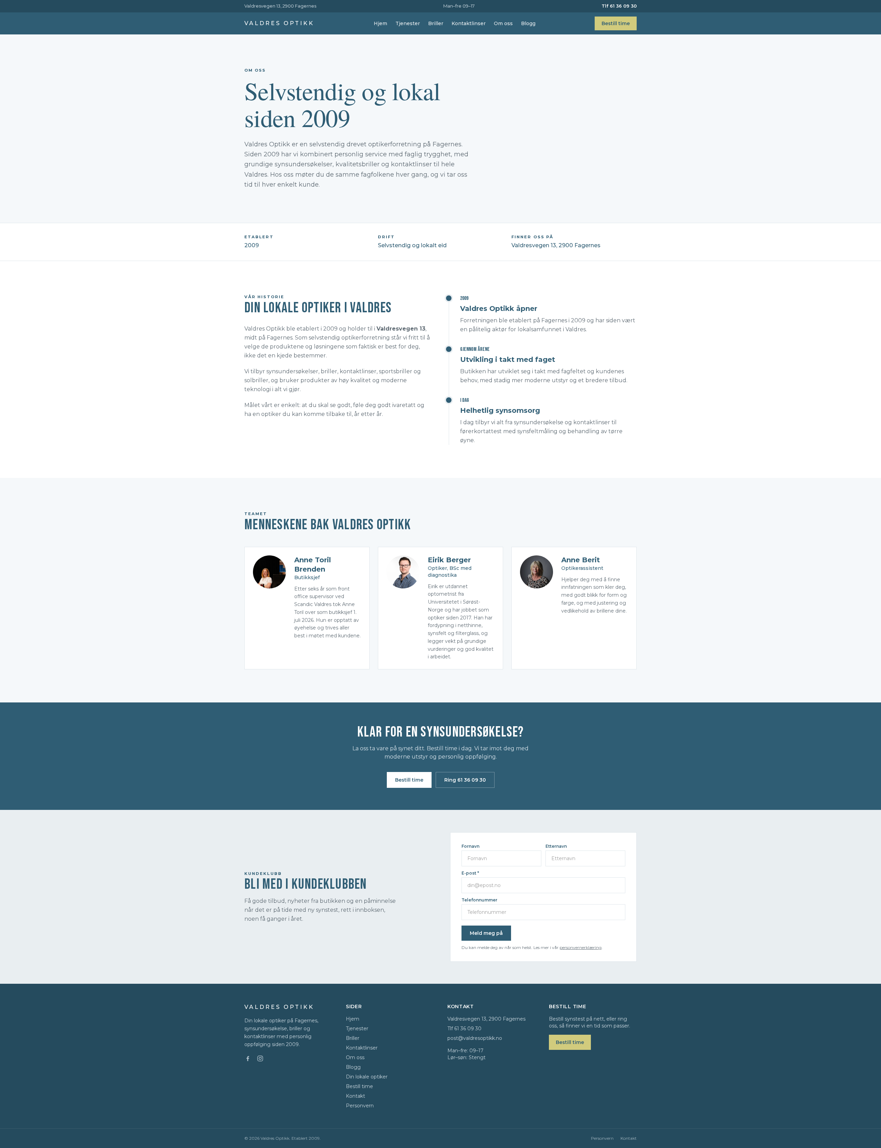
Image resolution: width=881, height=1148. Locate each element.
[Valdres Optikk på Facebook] (247, 1058)
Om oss (503, 23)
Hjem (380, 23)
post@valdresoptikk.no (474, 1038)
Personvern (360, 1106)
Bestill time (616, 23)
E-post (470, 873)
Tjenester (407, 23)
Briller (435, 23)
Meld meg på (486, 933)
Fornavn (470, 846)
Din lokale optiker (367, 1077)
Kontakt (355, 1096)
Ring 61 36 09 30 (465, 780)
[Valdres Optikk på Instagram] (260, 1058)
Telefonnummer (479, 899)
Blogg (528, 23)
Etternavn (556, 846)
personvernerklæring (581, 947)
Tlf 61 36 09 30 (619, 6)
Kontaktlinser (469, 23)
